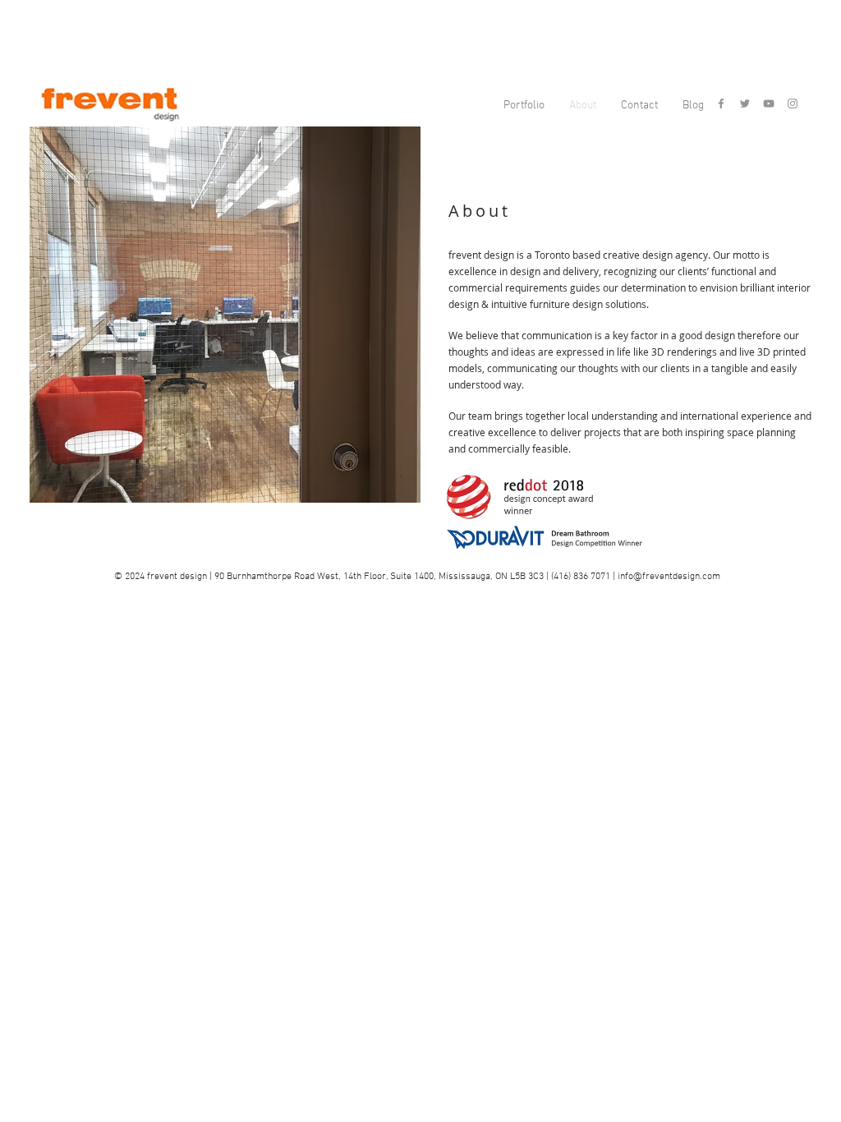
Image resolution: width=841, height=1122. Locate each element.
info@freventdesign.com (669, 576)
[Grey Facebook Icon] (721, 103)
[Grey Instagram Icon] (792, 103)
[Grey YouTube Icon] (768, 103)
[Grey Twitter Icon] (744, 103)
